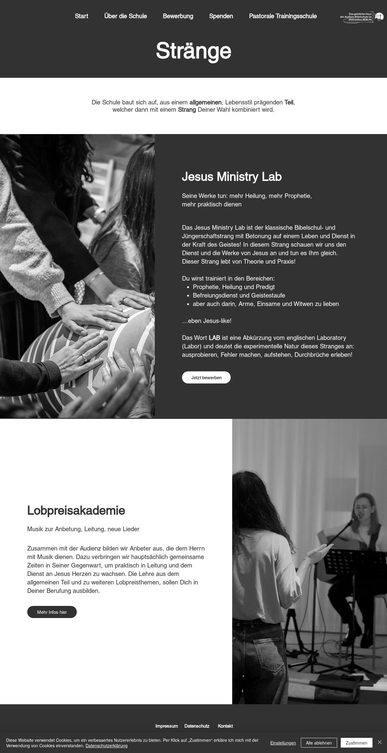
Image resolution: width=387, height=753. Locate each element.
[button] (130, 16)
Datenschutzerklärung (107, 745)
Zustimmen (356, 743)
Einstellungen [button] (283, 743)
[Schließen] (379, 742)
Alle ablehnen (319, 743)
